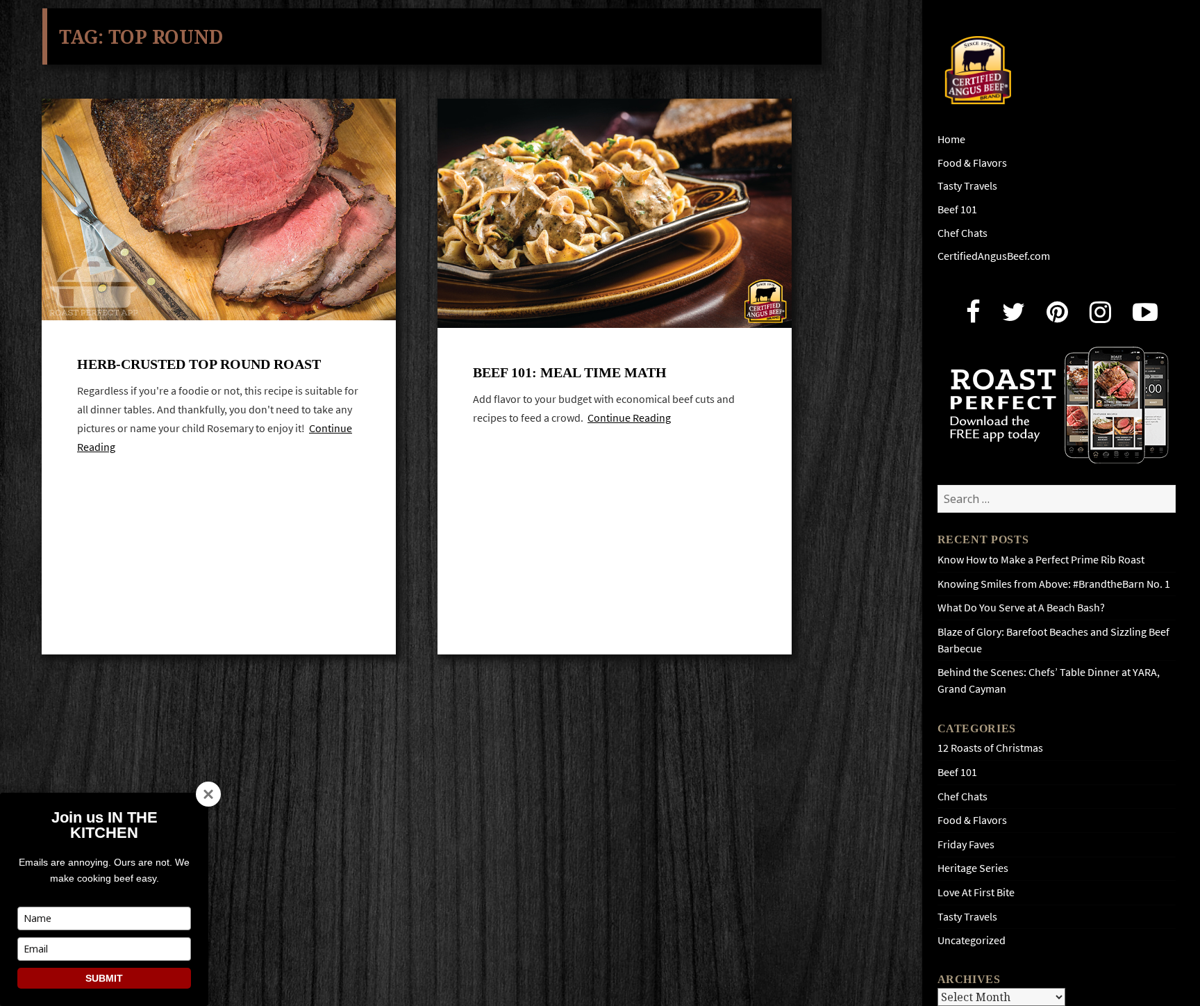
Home (951, 139)
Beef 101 (957, 209)
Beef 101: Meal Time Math (570, 372)
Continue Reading (629, 418)
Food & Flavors (972, 163)
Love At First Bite (976, 892)
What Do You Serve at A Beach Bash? (1021, 607)
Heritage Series (973, 868)
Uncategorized (972, 940)
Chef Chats (963, 233)
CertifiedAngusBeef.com (994, 256)
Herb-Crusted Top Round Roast (199, 364)
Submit (104, 978)
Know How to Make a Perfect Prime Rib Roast (1041, 559)
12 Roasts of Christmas (990, 748)
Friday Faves (966, 844)
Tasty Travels (967, 186)
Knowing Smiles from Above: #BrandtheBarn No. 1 (1054, 584)
